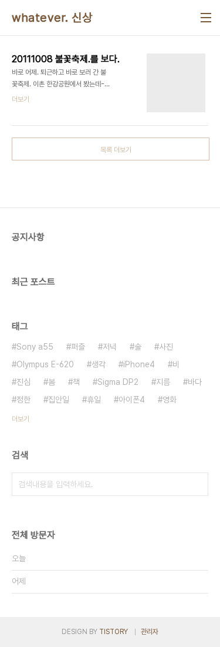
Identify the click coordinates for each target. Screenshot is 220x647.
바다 (195, 382)
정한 (23, 399)
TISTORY (113, 632)
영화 (170, 399)
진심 (23, 382)
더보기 (20, 419)
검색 (196, 484)
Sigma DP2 (117, 382)
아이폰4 (132, 399)
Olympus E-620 (45, 364)
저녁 (110, 346)
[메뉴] (206, 18)
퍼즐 (78, 346)
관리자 (149, 632)
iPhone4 (139, 364)
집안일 (58, 399)
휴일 (94, 399)
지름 (163, 382)
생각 (99, 364)
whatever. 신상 (52, 18)
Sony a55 (34, 346)
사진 (166, 346)
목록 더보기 (115, 150)
